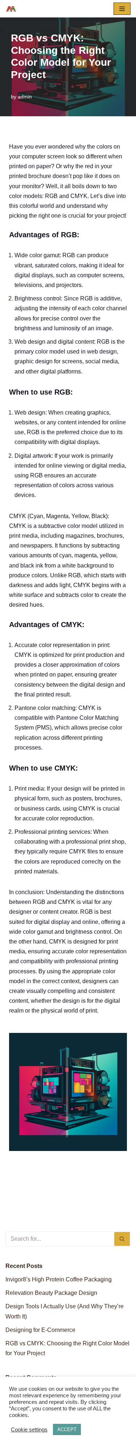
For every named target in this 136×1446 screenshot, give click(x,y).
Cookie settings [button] (29, 1430)
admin (25, 97)
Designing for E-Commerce (40, 1330)
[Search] (122, 1239)
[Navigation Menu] (122, 9)
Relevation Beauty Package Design (51, 1293)
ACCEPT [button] (67, 1429)
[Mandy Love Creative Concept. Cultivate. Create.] (11, 8)
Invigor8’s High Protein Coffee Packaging (58, 1279)
